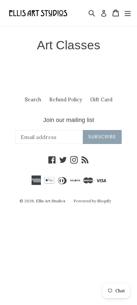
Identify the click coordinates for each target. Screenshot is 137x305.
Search (33, 99)
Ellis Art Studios (51, 200)
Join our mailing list (68, 120)
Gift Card (101, 99)
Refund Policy (65, 99)
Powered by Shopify (92, 200)
